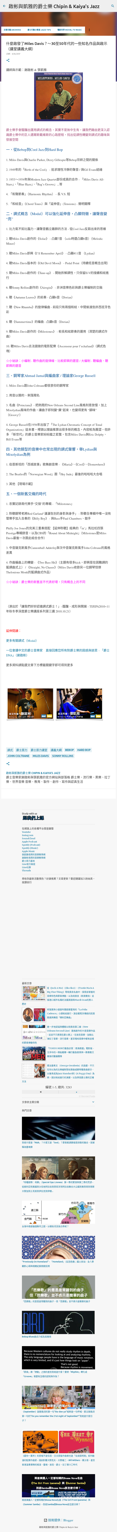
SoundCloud (28, 838)
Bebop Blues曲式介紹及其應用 (36, 1336)
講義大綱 (56, 750)
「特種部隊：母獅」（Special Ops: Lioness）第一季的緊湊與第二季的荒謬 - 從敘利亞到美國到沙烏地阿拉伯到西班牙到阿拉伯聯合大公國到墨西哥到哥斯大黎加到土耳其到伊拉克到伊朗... (58, 1186)
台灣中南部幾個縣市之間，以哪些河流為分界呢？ (45, 1226)
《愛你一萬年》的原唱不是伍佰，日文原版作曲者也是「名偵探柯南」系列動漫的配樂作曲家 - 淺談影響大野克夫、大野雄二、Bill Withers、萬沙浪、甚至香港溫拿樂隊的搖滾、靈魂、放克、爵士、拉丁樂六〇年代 (58, 1460)
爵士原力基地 (28, 861)
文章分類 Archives (12, 30)
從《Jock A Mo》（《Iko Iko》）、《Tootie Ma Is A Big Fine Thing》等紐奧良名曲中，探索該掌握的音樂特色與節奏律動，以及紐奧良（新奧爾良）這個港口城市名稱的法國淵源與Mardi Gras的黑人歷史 (58, 996)
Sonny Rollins (62, 755)
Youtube (26, 832)
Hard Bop (84, 749)
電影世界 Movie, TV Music (69, 30)
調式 (10, 750)
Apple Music (28, 851)
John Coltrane (18, 755)
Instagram (27, 835)
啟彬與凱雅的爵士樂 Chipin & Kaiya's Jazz (54, 6)
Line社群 (26, 867)
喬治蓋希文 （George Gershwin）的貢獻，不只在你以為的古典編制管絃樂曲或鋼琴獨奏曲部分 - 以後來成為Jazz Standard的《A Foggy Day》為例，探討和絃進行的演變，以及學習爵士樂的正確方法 (58, 1073)
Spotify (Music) (30, 848)
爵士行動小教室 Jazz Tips (39, 30)
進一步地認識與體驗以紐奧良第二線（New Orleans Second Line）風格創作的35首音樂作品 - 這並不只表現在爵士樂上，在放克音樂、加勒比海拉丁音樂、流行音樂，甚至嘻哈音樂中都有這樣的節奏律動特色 (58, 1034)
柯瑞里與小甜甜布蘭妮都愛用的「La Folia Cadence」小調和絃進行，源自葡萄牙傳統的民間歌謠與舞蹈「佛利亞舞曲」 (71, 1013)
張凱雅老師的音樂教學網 (33, 854)
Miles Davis (41, 755)
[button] (8, 60)
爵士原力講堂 (39, 750)
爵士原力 (21, 750)
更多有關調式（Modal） (22, 641)
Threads (26, 870)
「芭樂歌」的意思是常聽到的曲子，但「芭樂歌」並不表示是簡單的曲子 (56, 1301)
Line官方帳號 (28, 864)
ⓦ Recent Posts (87, 1096)
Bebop (69, 749)
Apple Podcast (29, 841)
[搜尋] (113, 6)
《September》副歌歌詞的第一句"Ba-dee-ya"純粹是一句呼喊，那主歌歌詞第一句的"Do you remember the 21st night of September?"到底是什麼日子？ (58, 1416)
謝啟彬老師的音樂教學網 (33, 857)
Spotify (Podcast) (31, 845)
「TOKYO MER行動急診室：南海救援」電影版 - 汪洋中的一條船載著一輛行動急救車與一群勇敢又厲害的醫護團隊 (70, 1052)
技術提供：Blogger (60, 1520)
